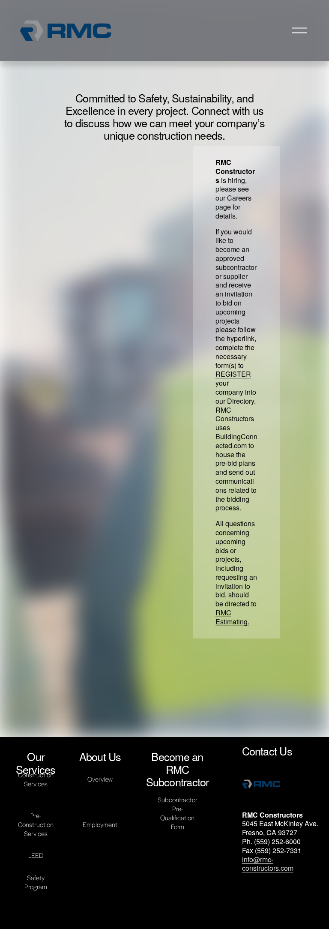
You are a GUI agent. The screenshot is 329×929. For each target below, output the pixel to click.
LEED (35, 855)
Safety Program (35, 882)
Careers (239, 198)
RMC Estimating (231, 617)
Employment (100, 824)
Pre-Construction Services (36, 824)
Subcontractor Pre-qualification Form (177, 813)
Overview (100, 778)
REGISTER (233, 374)
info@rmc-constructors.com (267, 864)
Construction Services (36, 779)
